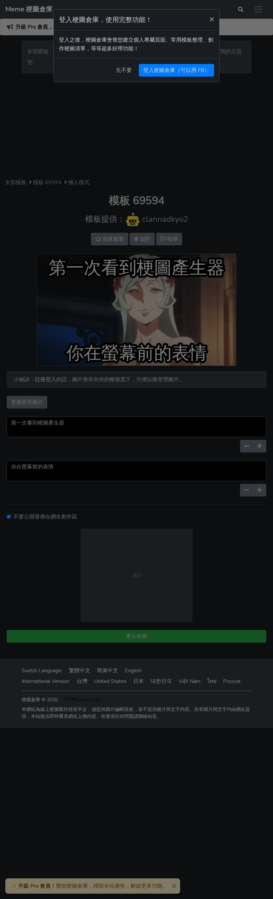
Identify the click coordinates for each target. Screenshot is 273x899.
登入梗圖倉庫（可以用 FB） (176, 70)
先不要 (124, 70)
